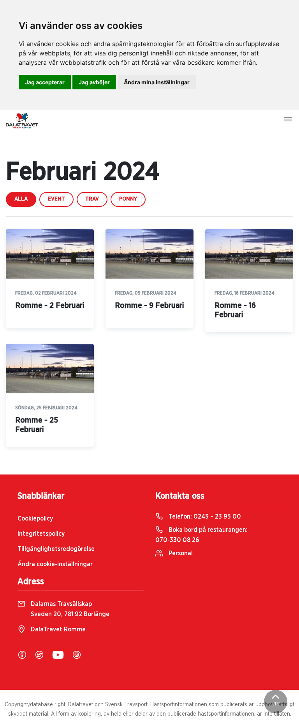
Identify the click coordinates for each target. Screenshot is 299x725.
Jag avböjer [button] (94, 82)
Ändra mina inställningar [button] (157, 82)
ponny (128, 199)
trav (92, 199)
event (56, 199)
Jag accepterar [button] (45, 82)
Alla (21, 199)
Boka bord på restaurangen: (201, 535)
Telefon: (204, 517)
